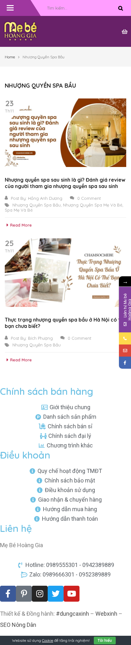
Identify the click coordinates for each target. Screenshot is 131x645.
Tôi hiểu (105, 640)
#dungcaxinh (72, 613)
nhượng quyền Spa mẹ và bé (92, 204)
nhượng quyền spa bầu (36, 204)
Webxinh (106, 613)
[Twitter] (56, 594)
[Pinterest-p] (24, 594)
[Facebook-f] (8, 594)
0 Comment (89, 198)
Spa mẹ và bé (19, 210)
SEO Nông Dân (18, 624)
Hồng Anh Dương (45, 198)
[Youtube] (71, 594)
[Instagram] (40, 594)
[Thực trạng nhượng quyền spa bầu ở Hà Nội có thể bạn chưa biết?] (65, 272)
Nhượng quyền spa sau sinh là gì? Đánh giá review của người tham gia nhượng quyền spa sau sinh (65, 183)
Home (10, 56)
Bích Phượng (40, 338)
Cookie (47, 640)
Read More (21, 225)
